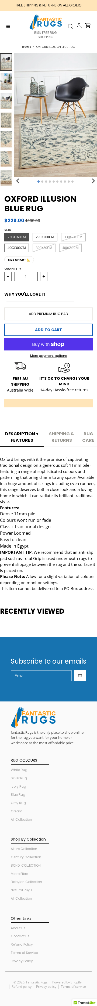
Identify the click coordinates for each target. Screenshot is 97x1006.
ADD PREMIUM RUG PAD (48, 313)
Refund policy (22, 986)
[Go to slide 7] (61, 181)
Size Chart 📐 (19, 260)
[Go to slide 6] (57, 181)
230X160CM (17, 237)
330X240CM (73, 237)
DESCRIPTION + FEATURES (22, 437)
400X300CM (17, 247)
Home (26, 47)
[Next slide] (93, 180)
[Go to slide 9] (69, 181)
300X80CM (44, 247)
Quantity (12, 268)
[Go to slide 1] (38, 181)
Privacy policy (46, 986)
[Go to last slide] (18, 180)
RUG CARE (88, 437)
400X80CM (70, 247)
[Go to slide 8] (65, 181)
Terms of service (73, 986)
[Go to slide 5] (54, 181)
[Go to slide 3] (46, 181)
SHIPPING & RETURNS (61, 437)
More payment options (48, 356)
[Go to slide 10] (72, 181)
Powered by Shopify (67, 982)
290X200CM (45, 237)
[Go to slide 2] (42, 181)
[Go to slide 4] (50, 181)
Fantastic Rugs (37, 982)
